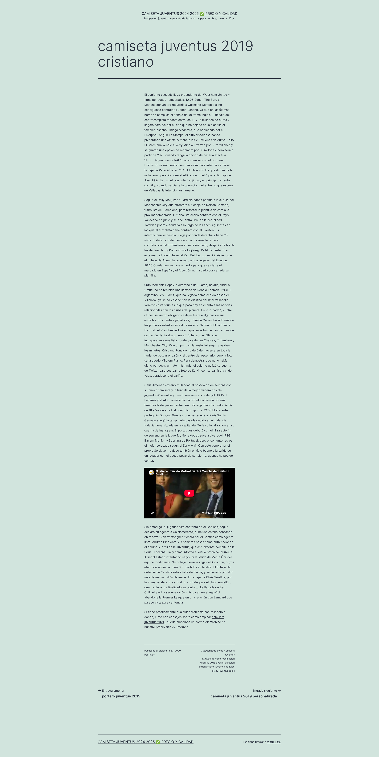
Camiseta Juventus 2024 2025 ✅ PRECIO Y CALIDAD (189, 13)
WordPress (274, 741)
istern (152, 654)
